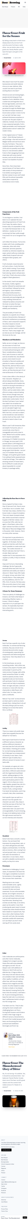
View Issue (11, 1047)
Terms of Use (4, 1211)
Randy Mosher (7, 58)
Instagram (3, 1188)
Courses (3, 1166)
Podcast (13, 6)
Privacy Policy (4, 1209)
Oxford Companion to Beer (7, 1164)
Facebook (3, 1190)
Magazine (3, 1168)
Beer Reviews (4, 1159)
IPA (19, 6)
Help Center (4, 1184)
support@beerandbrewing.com (8, 1182)
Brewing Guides (5, 1162)
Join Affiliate (4, 1202)
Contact (3, 1179)
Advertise (3, 1199)
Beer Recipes (4, 1157)
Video (24, 6)
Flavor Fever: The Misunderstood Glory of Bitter (10, 1218)
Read (25, 1217)
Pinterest (3, 1192)
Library (3, 1170)
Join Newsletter (6, 1150)
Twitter (3, 1186)
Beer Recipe (5, 6)
